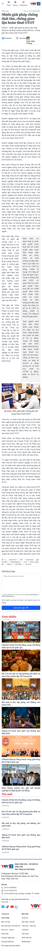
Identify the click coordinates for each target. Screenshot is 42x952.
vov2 (25, 562)
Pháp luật (5, 11)
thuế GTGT (13, 560)
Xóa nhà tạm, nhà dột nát (10, 926)
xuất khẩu (18, 564)
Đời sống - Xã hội (28, 922)
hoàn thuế (29, 560)
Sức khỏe (25, 934)
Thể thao (25, 930)
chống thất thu (15, 562)
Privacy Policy (33, 594)
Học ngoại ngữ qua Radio (10, 945)
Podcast (15, 5)
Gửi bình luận (19, 608)
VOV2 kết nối (26, 938)
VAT (21, 560)
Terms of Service (6, 596)
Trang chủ (5, 914)
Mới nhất (25, 914)
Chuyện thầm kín (7, 941)
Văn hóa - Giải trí (7, 930)
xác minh (28, 564)
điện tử (9, 564)
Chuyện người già (7, 938)
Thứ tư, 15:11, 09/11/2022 (31, 11)
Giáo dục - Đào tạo (29, 926)
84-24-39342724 (10, 890)
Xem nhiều (5, 918)
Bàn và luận (5, 922)
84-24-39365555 (10, 887)
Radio (9, 5)
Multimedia (23, 5)
